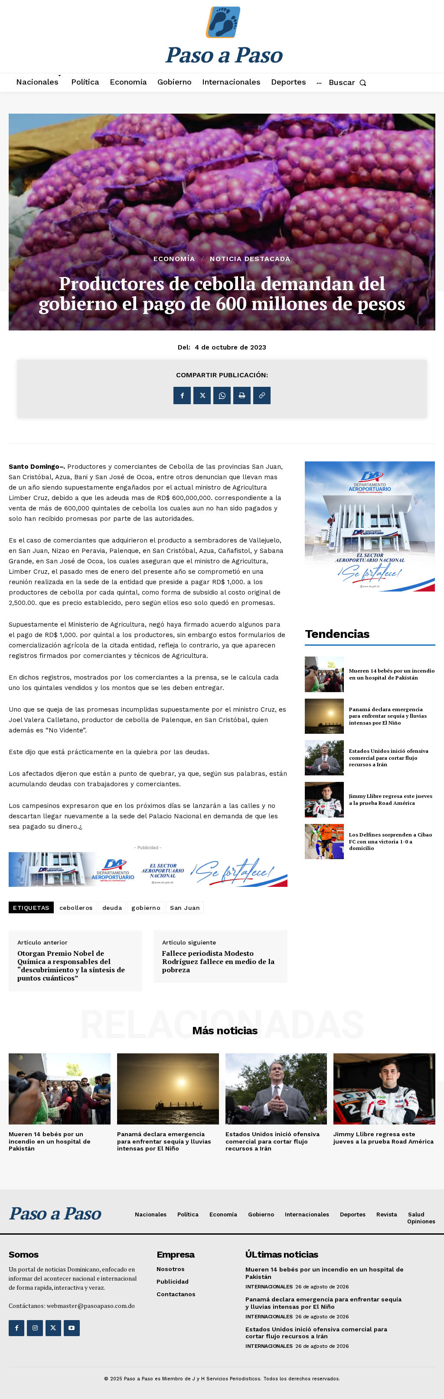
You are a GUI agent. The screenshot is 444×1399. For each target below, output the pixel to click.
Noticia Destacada (250, 258)
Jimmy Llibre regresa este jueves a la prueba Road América (390, 799)
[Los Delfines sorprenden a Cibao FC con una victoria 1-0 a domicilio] (324, 841)
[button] (349, 82)
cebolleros (76, 907)
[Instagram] (34, 1328)
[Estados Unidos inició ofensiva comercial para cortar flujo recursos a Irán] (324, 757)
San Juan (185, 907)
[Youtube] (71, 1328)
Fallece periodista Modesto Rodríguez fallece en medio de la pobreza (218, 961)
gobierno (145, 907)
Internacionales (269, 1287)
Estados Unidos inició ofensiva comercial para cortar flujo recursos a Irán (388, 758)
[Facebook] (182, 395)
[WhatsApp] (222, 395)
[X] (202, 395)
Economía (174, 258)
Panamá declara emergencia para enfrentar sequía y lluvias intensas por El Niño (388, 716)
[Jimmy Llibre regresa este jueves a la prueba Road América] (324, 799)
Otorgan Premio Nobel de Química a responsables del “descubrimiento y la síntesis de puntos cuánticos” (71, 966)
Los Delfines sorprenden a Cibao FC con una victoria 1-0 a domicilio (390, 841)
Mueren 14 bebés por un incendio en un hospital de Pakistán (392, 674)
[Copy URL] (262, 395)
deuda (112, 907)
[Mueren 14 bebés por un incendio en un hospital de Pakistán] (324, 674)
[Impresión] (242, 395)
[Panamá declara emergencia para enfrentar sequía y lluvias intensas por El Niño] (324, 716)
